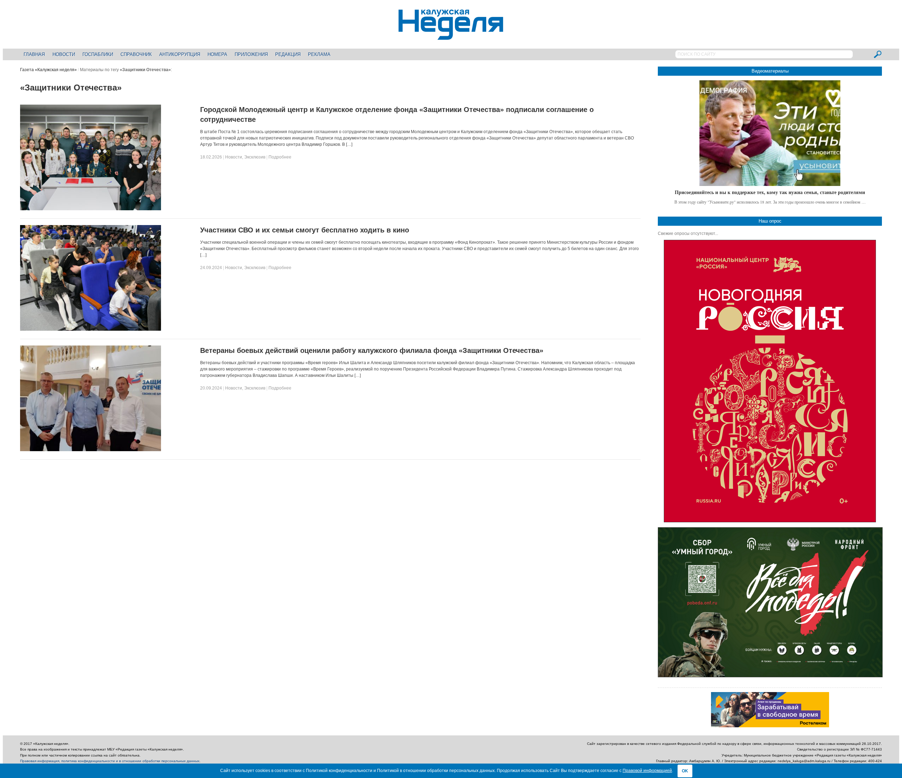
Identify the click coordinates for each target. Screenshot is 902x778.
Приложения (251, 54)
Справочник (136, 54)
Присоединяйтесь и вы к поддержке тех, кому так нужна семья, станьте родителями (770, 192)
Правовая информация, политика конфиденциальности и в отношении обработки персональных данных (109, 761)
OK (685, 770)
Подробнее (279, 157)
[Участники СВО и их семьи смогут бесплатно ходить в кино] (90, 329)
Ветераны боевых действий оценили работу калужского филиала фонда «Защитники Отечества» (371, 350)
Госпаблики (97, 54)
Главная (34, 54)
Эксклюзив (254, 157)
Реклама (319, 54)
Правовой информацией (647, 770)
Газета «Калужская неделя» (48, 69)
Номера (217, 54)
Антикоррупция (179, 54)
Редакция (288, 54)
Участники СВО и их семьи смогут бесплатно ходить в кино (304, 230)
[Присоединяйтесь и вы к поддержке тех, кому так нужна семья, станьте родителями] (770, 133)
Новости (63, 54)
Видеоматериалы (770, 71)
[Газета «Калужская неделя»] (450, 36)
